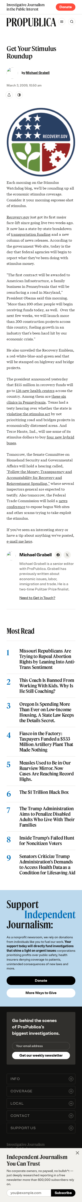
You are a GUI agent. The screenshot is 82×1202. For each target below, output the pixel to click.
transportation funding (31, 234)
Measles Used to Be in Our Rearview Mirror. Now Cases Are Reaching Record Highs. (46, 771)
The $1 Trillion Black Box (44, 792)
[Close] (77, 1152)
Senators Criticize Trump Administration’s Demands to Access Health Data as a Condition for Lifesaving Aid (47, 865)
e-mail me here (19, 541)
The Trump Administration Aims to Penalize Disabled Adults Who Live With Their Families (47, 817)
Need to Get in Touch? (37, 598)
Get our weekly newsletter (41, 1055)
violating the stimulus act (28, 413)
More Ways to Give (41, 993)
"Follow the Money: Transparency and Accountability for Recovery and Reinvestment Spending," (39, 477)
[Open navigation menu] (61, 21)
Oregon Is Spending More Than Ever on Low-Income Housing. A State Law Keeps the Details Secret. (46, 712)
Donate (65, 7)
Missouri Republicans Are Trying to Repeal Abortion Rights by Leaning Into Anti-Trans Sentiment (47, 659)
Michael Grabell (38, 73)
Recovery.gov (18, 216)
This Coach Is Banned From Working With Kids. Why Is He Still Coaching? (46, 686)
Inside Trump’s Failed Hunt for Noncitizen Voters (46, 840)
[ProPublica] (31, 22)
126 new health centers (35, 390)
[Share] (9, 95)
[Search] (71, 21)
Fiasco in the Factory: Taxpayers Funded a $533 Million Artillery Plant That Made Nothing (46, 742)
